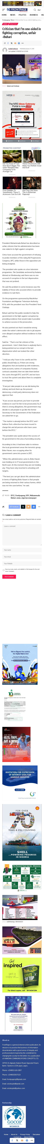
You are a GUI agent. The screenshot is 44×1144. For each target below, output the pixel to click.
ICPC (27, 495)
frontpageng (20, 495)
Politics (13, 24)
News (6, 24)
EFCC (13, 495)
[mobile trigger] (4, 9)
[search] (34, 10)
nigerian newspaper (29, 498)
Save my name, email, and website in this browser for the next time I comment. (22, 570)
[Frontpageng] (17, 9)
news (19, 498)
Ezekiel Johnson (13, 49)
